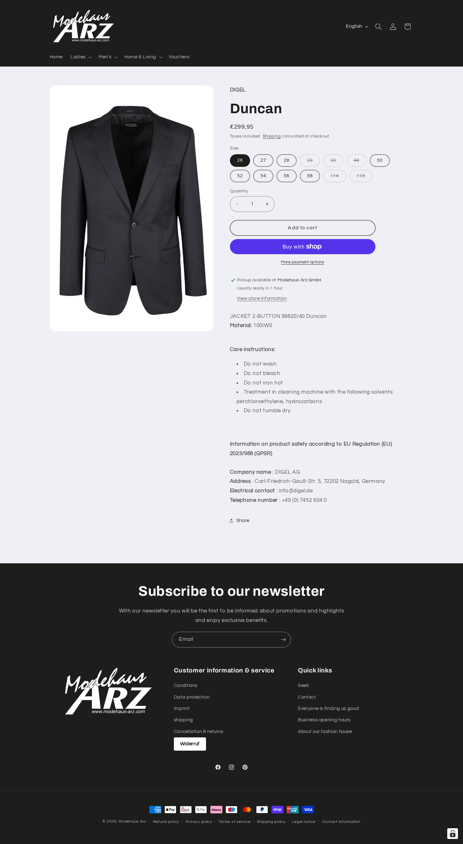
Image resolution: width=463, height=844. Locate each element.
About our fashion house (325, 731)
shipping (183, 720)
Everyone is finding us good (328, 708)
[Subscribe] (283, 639)
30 (336, 162)
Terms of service (234, 821)
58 (310, 175)
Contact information (341, 821)
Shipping (272, 136)
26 (240, 160)
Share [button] (242, 520)
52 (240, 175)
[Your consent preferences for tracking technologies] (452, 833)
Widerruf (190, 743)
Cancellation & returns (198, 731)
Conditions (185, 685)
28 (286, 160)
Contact (307, 697)
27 (263, 160)
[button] (81, 57)
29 (313, 162)
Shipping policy (271, 821)
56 (286, 175)
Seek (303, 685)
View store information (262, 298)
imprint (182, 708)
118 (364, 177)
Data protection (191, 697)
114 (338, 177)
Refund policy (166, 821)
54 (263, 175)
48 (360, 162)
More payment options (302, 262)
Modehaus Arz (132, 821)
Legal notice (304, 821)
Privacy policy (199, 821)
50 (380, 160)
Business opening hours (324, 720)
